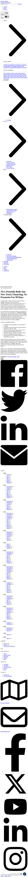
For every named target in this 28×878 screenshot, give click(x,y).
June (8, 477)
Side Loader (10, 76)
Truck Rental (10, 260)
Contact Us (6, 674)
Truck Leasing (7, 655)
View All (24, 67)
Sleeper (13, 73)
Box (17, 73)
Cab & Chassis (21, 73)
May (8, 478)
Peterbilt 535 (19, 64)
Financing (6, 656)
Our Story (6, 664)
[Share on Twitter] (14, 413)
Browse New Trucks (8, 77)
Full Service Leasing (11, 256)
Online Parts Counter (12, 210)
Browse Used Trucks (19, 77)
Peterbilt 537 (9, 66)
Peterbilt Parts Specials (12, 209)
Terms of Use (7, 876)
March (8, 481)
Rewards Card (10, 212)
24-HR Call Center (11, 164)
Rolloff (5, 76)
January (8, 497)
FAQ (5, 669)
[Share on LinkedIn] (14, 441)
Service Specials (10, 168)
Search (2, 4)
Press (5, 644)
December (9, 501)
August (8, 474)
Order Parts (6, 264)
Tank (14, 76)
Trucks (5, 653)
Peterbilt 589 (13, 67)
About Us (6, 262)
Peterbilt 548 (15, 66)
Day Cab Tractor (7, 73)
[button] (4, 13)
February (9, 482)
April (8, 480)
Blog (5, 8)
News (18, 356)
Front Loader (14, 74)
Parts (5, 659)
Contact (5, 6)
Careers (5, 9)
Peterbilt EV (19, 67)
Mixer (18, 74)
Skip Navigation (4, 1)
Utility (17, 76)
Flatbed (8, 74)
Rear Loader (23, 74)
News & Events (7, 667)
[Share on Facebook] (14, 386)
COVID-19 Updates (11, 356)
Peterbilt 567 (21, 66)
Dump (5, 74)
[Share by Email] (14, 468)
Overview (9, 120)
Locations (6, 261)
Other (20, 76)
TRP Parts (9, 213)
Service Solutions (11, 162)
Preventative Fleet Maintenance (14, 257)
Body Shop (9, 166)
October (8, 488)
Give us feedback (8, 676)
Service (5, 658)
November (9, 486)
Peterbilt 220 (7, 64)
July (8, 476)
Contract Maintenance (12, 258)
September (9, 517)
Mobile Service (10, 165)
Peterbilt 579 (7, 67)
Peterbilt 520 (13, 64)
